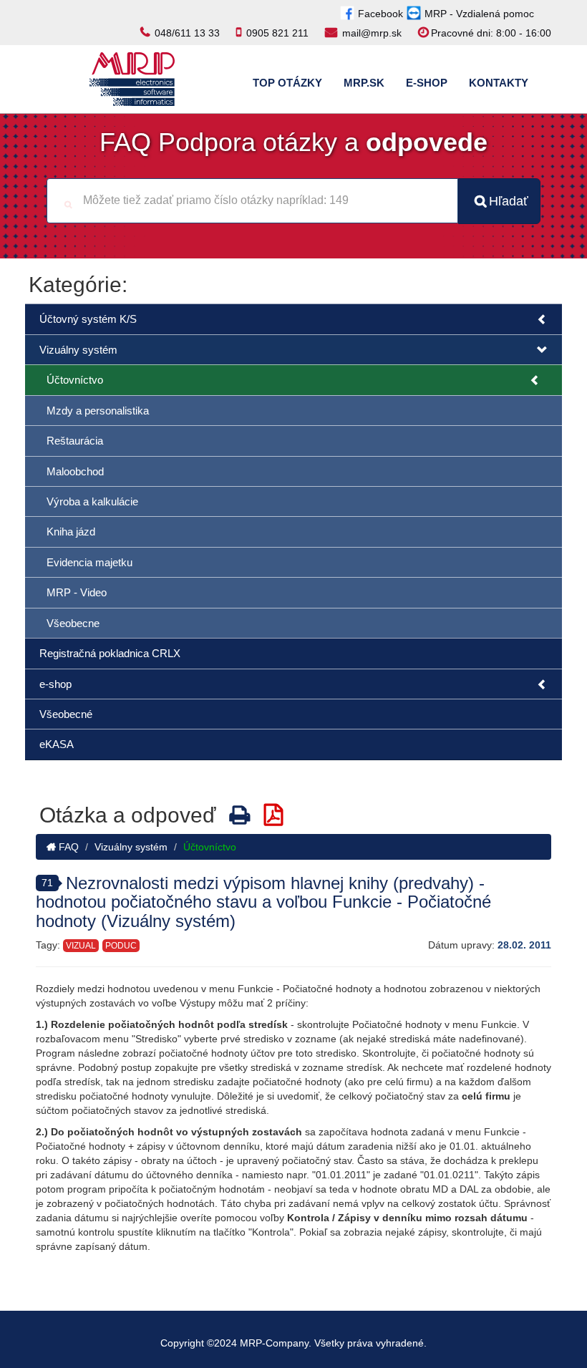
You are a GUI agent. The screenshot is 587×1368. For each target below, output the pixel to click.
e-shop (55, 684)
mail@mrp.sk (372, 33)
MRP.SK (364, 83)
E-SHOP (426, 83)
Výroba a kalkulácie (92, 501)
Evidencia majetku (89, 562)
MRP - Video (77, 592)
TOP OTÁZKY (287, 83)
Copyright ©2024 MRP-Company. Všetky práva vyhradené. (293, 1343)
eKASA (56, 744)
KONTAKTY (498, 83)
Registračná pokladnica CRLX (109, 653)
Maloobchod (75, 471)
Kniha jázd (71, 531)
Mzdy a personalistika (98, 410)
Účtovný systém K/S (88, 319)
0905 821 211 (277, 33)
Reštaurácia (75, 441)
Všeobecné (65, 714)
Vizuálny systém (78, 350)
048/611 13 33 (187, 33)
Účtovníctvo (75, 380)
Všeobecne (73, 623)
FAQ (67, 847)
